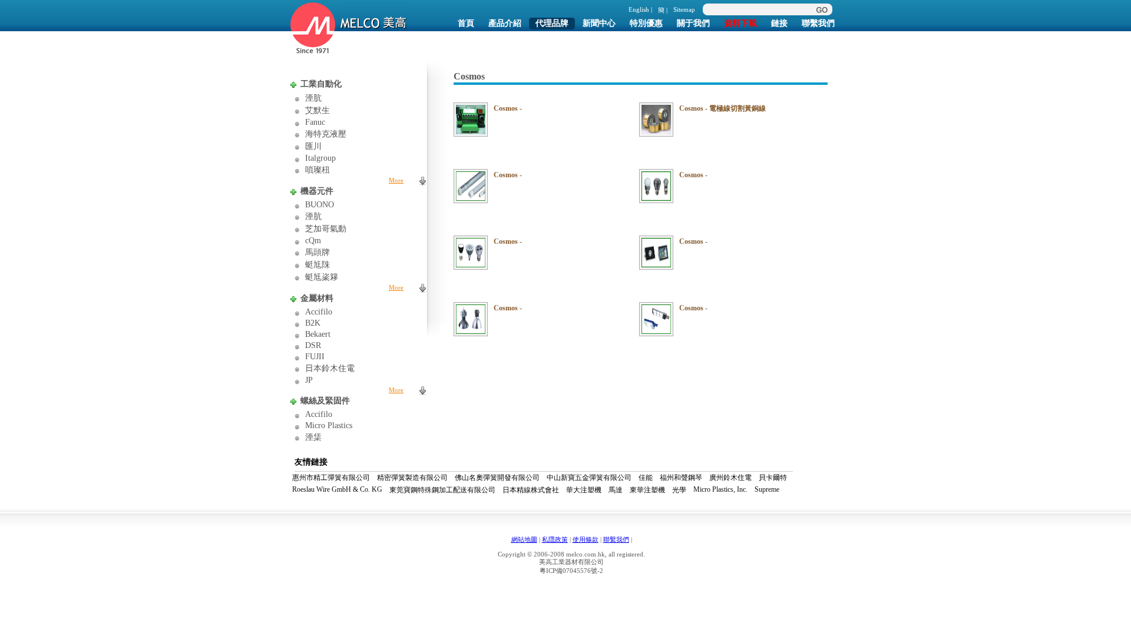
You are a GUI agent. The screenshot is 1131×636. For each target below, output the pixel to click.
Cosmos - (508, 108)
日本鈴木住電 (330, 368)
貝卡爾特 (773, 477)
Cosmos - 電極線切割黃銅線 (722, 108)
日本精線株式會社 (530, 490)
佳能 (646, 477)
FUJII (315, 356)
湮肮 (313, 98)
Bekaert (317, 334)
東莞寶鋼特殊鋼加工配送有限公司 (442, 490)
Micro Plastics (328, 425)
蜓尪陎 (317, 264)
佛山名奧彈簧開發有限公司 (497, 477)
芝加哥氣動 (325, 228)
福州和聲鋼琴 (681, 477)
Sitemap (684, 9)
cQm (313, 240)
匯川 (313, 146)
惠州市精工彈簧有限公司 (331, 477)
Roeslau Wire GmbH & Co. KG (337, 489)
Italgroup (320, 158)
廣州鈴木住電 (730, 477)
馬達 (616, 490)
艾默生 (317, 110)
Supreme (767, 489)
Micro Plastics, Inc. (720, 489)
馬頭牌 (317, 252)
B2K (312, 323)
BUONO (319, 204)
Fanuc (315, 122)
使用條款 (585, 539)
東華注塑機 (647, 490)
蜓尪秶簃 (321, 277)
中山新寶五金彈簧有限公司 (589, 477)
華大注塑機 (583, 490)
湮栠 (313, 437)
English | (640, 9)
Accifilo (318, 311)
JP (309, 380)
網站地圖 (524, 539)
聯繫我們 (616, 539)
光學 (679, 490)
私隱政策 (555, 539)
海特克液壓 (325, 134)
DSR (313, 345)
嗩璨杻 (317, 169)
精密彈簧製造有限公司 (412, 477)
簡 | (662, 10)
